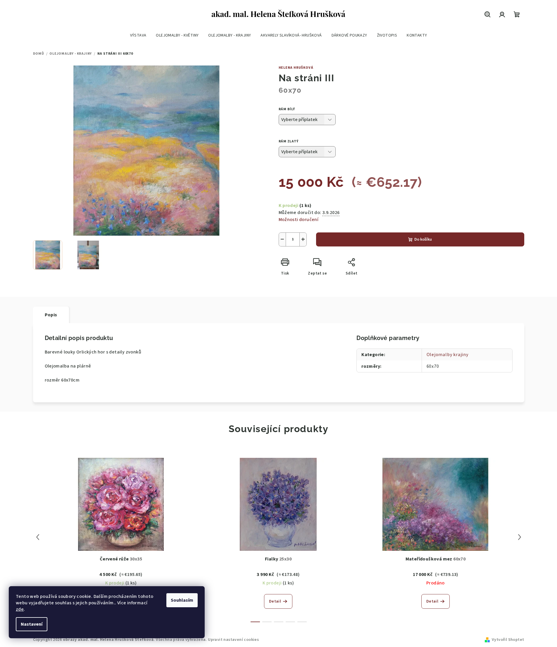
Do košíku (423, 239)
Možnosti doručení (299, 219)
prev (37, 537)
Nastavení (31, 624)
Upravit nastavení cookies (233, 640)
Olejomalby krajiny (447, 354)
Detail (275, 601)
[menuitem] (138, 35)
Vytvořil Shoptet (508, 640)
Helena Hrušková (296, 67)
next (519, 537)
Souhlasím (182, 600)
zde (20, 609)
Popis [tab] (51, 315)
